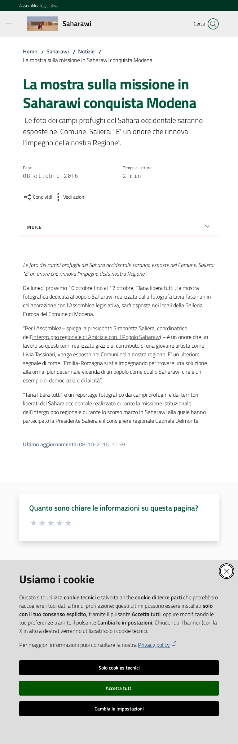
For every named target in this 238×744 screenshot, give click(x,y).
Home (30, 51)
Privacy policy (154, 645)
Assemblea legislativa (39, 5)
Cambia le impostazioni (119, 708)
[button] (213, 23)
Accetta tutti (119, 688)
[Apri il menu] (8, 24)
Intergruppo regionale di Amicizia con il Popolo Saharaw (96, 337)
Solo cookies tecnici (119, 667)
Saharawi (57, 51)
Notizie (86, 51)
